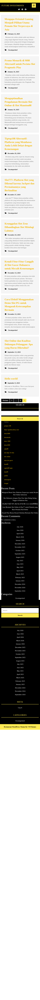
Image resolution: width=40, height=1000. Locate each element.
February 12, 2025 (14, 34)
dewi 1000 (7, 441)
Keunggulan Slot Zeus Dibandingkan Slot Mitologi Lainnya (19, 227)
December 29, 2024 (14, 153)
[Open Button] (34, 5)
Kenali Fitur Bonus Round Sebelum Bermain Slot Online (20, 513)
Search (20, 405)
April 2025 (20, 571)
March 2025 (20, 574)
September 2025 (20, 554)
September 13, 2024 (14, 352)
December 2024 (20, 584)
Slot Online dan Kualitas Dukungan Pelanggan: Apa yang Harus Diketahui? (19, 344)
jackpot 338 (7, 426)
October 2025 (20, 550)
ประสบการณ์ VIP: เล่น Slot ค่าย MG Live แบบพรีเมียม (20, 504)
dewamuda (7, 437)
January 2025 (20, 581)
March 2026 (20, 537)
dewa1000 (7, 433)
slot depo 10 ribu (9, 453)
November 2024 (20, 587)
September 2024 (20, 591)
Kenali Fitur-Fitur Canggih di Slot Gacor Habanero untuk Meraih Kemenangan (19, 265)
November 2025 (20, 547)
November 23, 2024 (14, 235)
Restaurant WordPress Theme (14, 727)
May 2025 (20, 567)
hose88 (6, 464)
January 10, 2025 (13, 72)
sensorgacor (7, 479)
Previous (5, 400)
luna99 (6, 472)
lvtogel (6, 483)
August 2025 (20, 557)
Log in (20, 707)
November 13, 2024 (14, 273)
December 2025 (20, 544)
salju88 (6, 449)
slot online (7, 456)
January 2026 (20, 540)
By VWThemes (30, 727)
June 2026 (20, 530)
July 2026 (20, 527)
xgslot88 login (8, 468)
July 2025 (20, 560)
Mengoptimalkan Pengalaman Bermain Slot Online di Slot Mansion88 (18, 102)
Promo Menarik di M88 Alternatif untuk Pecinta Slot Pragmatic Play (20, 64)
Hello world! (11, 378)
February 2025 (20, 577)
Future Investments (13, 5)
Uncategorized (20, 598)
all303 (6, 476)
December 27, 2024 (14, 194)
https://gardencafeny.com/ (11, 430)
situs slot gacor (8, 460)
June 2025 (20, 564)
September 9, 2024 (14, 383)
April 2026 (20, 533)
